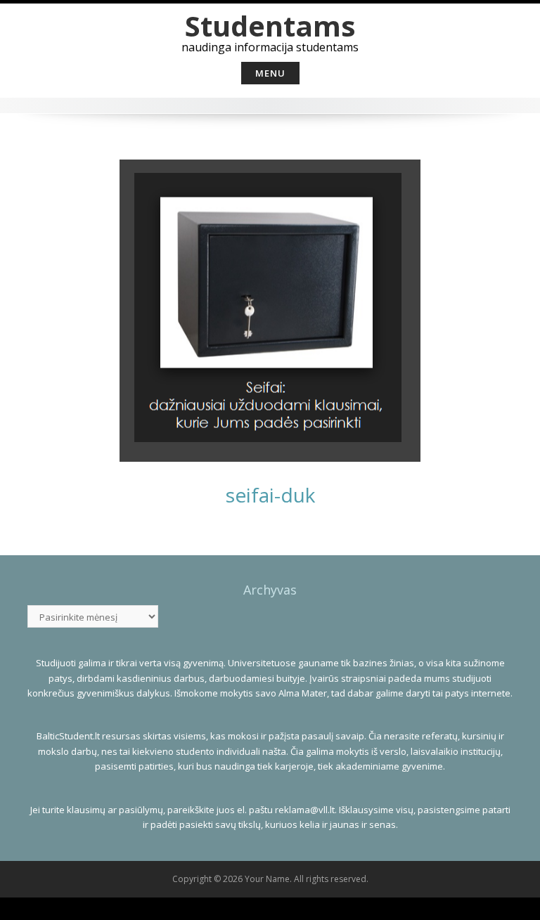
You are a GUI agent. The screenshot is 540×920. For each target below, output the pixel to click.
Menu (270, 73)
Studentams (270, 25)
